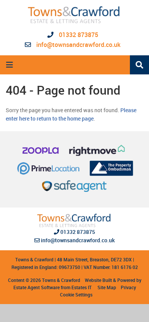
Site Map (106, 287)
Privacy (128, 287)
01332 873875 (77, 35)
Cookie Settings (76, 294)
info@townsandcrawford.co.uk (78, 44)
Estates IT (81, 287)
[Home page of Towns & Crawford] (74, 15)
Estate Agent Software (36, 287)
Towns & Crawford (61, 280)
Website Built (98, 280)
